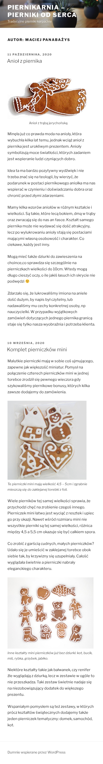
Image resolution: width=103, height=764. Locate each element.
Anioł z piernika (24, 61)
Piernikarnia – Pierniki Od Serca (42, 11)
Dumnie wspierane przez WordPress (37, 752)
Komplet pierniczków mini (37, 350)
